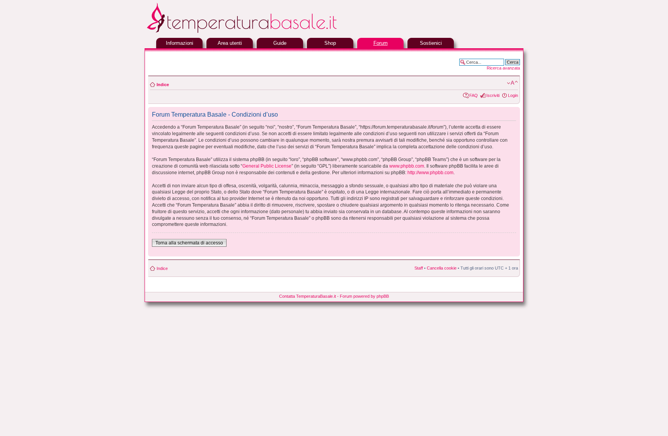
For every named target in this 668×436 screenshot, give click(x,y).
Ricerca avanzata (503, 68)
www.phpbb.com (406, 166)
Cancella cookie (442, 268)
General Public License (266, 166)
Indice (163, 84)
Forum (380, 43)
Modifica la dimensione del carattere (512, 83)
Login (513, 95)
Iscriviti (492, 95)
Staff (418, 268)
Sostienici (431, 43)
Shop (330, 43)
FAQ (473, 95)
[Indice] (261, 32)
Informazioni (179, 43)
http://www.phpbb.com (430, 172)
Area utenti (230, 43)
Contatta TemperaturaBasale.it (307, 296)
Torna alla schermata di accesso (189, 243)
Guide (279, 43)
